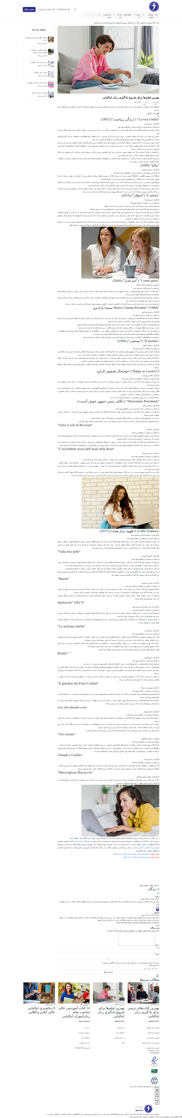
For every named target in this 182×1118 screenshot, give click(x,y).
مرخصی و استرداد (84, 1033)
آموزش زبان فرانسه (153, 1038)
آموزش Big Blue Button (82, 1048)
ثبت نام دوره (120, 15)
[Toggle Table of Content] (157, 116)
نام (157, 948)
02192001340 (62, 9)
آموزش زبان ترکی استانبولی (150, 1043)
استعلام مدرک (120, 1033)
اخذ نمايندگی (120, 1028)
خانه (156, 14)
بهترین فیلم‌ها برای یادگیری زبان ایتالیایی (136, 857)
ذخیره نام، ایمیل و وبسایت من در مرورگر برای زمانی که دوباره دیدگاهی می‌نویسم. (130, 963)
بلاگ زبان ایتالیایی (133, 23)
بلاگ (123, 1043)
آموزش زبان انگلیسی (151, 848)
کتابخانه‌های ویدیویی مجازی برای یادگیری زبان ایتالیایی (131, 854)
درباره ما (138, 15)
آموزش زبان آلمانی (153, 1033)
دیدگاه (157, 945)
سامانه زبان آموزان (45, 9)
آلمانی (141, 848)
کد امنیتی (154, 965)
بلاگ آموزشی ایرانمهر (147, 23)
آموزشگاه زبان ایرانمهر (83, 841)
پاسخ (157, 907)
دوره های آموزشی (150, 15)
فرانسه (134, 848)
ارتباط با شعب (127, 14)
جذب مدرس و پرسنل (107, 15)
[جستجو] (75, 9)
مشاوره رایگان (29, 9)
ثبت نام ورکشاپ (119, 1038)
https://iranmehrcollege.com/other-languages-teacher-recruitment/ (137, 923)
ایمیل (156, 954)
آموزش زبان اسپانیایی (152, 1048)
